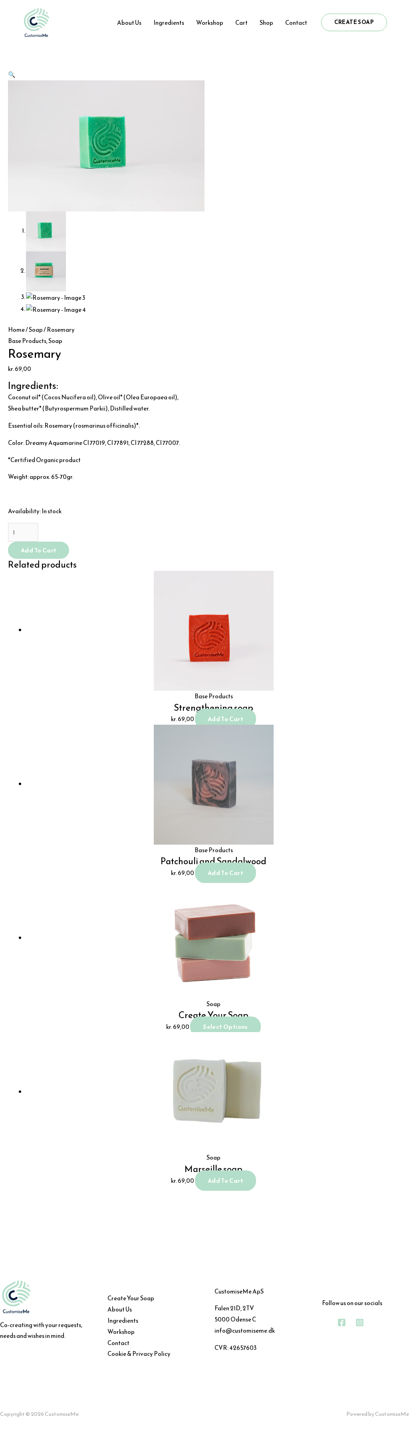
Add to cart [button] (225, 719)
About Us (119, 1309)
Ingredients (122, 1320)
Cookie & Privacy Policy (139, 1353)
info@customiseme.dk (244, 1330)
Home (16, 329)
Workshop (121, 1331)
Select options (225, 1026)
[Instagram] (359, 1322)
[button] (354, 22)
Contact (118, 1342)
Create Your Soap (130, 1298)
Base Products (27, 340)
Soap (36, 329)
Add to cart (38, 550)
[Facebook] (341, 1322)
